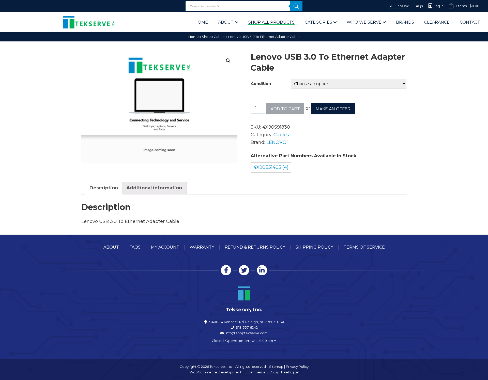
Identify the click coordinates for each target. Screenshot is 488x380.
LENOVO (276, 142)
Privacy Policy (297, 366)
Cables (219, 37)
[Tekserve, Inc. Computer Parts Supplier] (88, 22)
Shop (206, 37)
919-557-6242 (247, 327)
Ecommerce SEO (259, 372)
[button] (228, 60)
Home (193, 37)
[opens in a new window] (226, 270)
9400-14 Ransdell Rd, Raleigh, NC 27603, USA (246, 322)
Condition (261, 83)
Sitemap (276, 366)
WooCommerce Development (215, 372)
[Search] (296, 6)
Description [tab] (103, 188)
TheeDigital (289, 372)
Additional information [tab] (154, 188)
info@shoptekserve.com (246, 333)
